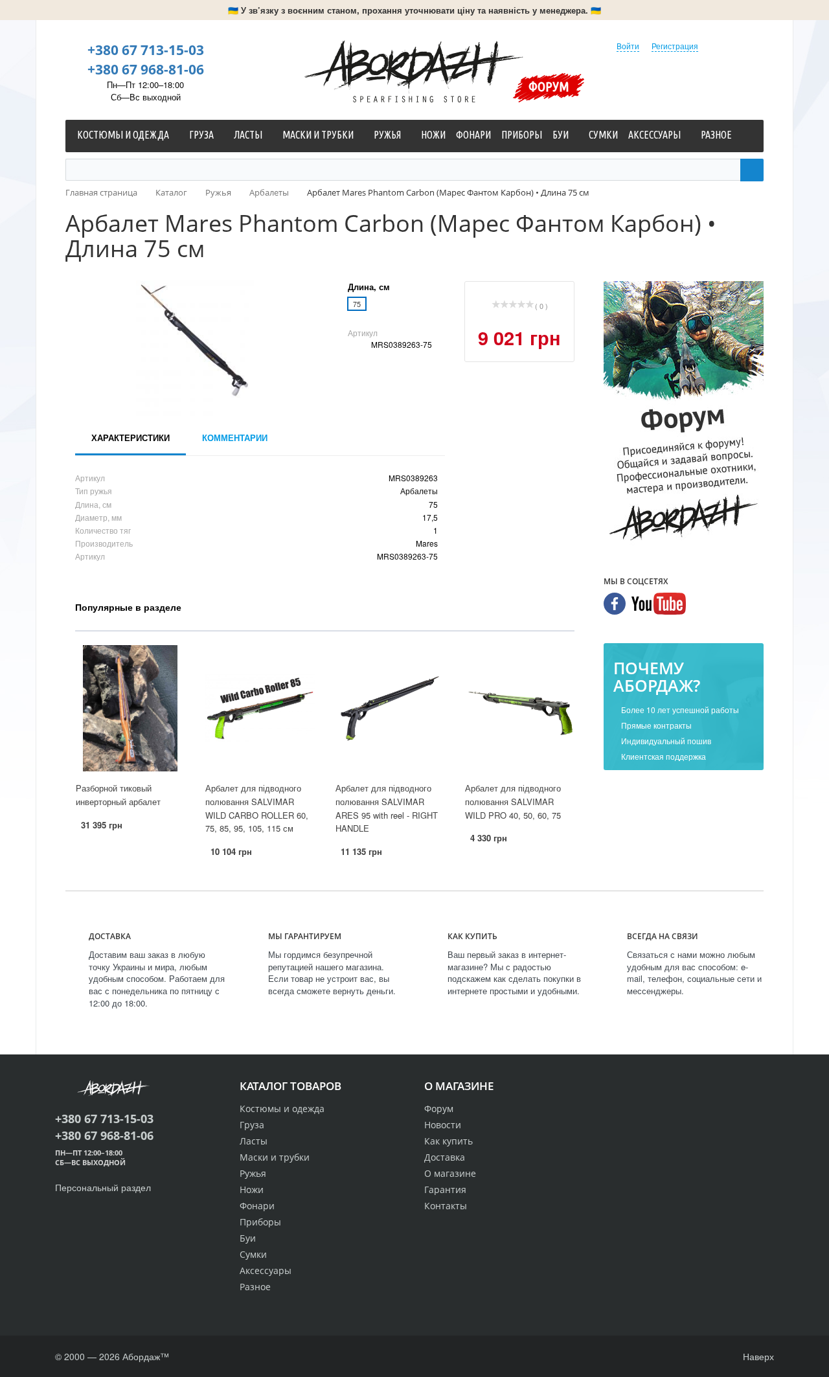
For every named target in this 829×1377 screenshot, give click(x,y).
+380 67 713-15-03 (145, 50)
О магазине (450, 1173)
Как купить (448, 1141)
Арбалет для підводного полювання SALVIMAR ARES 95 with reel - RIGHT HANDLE (386, 808)
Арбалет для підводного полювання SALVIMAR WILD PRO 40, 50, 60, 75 (513, 801)
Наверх (757, 1356)
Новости (442, 1125)
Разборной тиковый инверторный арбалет (118, 795)
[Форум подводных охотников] (684, 413)
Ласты (253, 1141)
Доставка (444, 1157)
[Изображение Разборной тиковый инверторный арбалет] (130, 708)
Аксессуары (265, 1270)
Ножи (252, 1189)
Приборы (260, 1222)
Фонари (257, 1206)
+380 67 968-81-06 (145, 69)
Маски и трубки (275, 1157)
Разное (255, 1286)
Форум (548, 86)
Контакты (445, 1206)
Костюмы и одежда (282, 1108)
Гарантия (445, 1189)
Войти (628, 45)
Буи (248, 1238)
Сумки (253, 1254)
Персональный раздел (103, 1187)
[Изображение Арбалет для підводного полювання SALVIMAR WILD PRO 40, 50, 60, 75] (519, 708)
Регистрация (675, 45)
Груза (252, 1125)
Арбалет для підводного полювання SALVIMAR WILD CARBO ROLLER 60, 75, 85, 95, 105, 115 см (256, 808)
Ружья (253, 1173)
